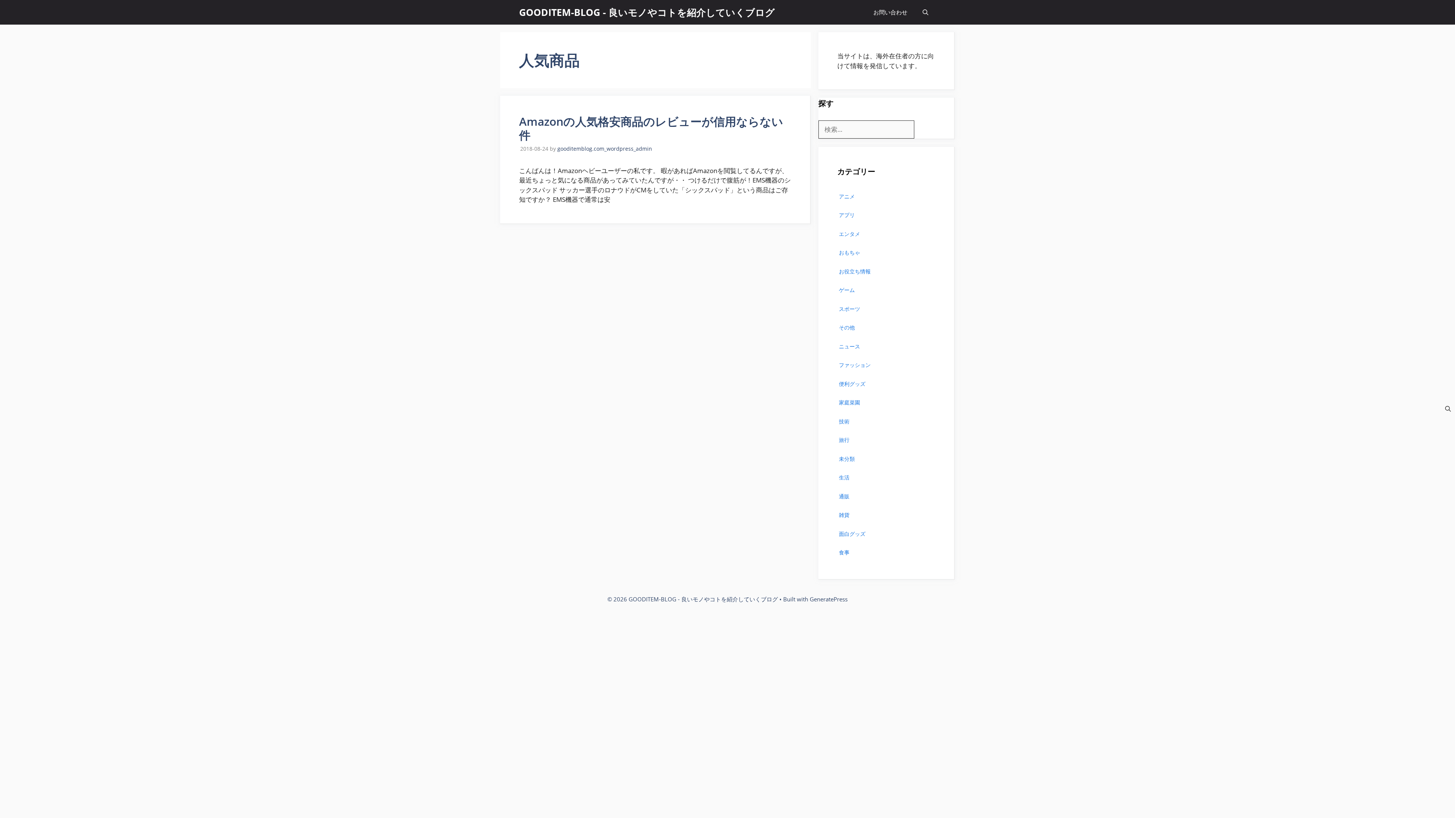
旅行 (844, 439)
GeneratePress (829, 599)
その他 (847, 327)
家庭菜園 (849, 402)
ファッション (855, 364)
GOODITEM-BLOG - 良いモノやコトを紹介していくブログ (647, 12)
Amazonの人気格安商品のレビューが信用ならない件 (651, 128)
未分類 (847, 458)
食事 (844, 552)
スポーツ (849, 308)
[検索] (1448, 408)
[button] (925, 12)
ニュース (849, 346)
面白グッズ (852, 533)
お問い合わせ (890, 12)
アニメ (847, 196)
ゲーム (847, 289)
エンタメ (849, 233)
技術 (844, 421)
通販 (844, 496)
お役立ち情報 (855, 271)
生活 (844, 477)
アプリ (847, 215)
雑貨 (844, 514)
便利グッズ (852, 383)
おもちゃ (849, 252)
